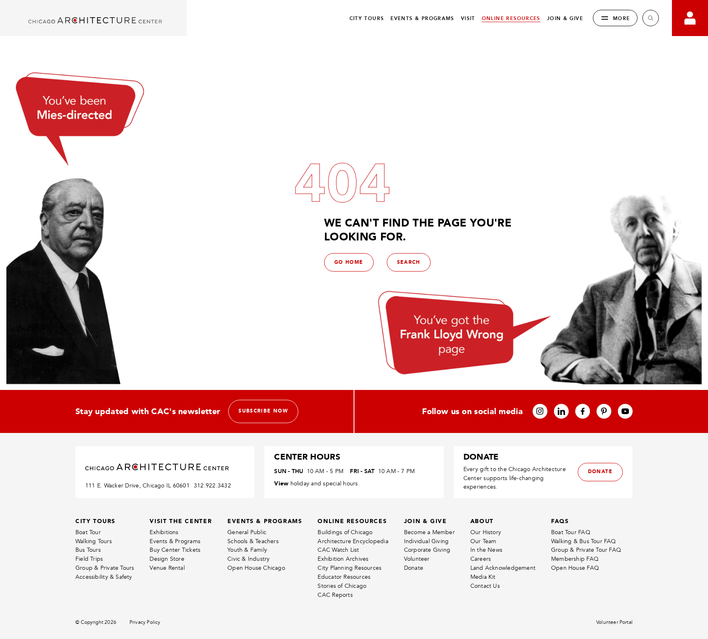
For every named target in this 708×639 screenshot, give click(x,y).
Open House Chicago (256, 567)
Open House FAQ (575, 567)
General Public (246, 532)
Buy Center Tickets (175, 549)
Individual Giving (426, 541)
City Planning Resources (349, 567)
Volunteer (417, 558)
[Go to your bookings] (690, 18)
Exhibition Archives (343, 558)
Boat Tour (88, 532)
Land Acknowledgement (503, 567)
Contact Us (485, 585)
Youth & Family (247, 549)
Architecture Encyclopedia (353, 541)
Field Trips (89, 558)
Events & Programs (175, 541)
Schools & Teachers (253, 541)
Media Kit (483, 576)
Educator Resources (344, 576)
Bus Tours (88, 549)
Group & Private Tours (104, 567)
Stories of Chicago (342, 585)
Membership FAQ (575, 558)
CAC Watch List (338, 549)
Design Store (167, 558)
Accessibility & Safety (103, 576)
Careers (480, 558)
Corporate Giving (427, 549)
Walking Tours (93, 541)
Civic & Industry (248, 558)
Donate (413, 567)
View (281, 483)
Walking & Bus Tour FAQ (583, 541)
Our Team (483, 541)
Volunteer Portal (614, 622)
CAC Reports (335, 594)
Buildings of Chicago (345, 532)
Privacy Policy (145, 622)
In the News (486, 549)
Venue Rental (167, 567)
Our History (485, 532)
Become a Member (429, 532)
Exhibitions (164, 532)
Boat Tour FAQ (570, 532)
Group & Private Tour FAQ (586, 549)
